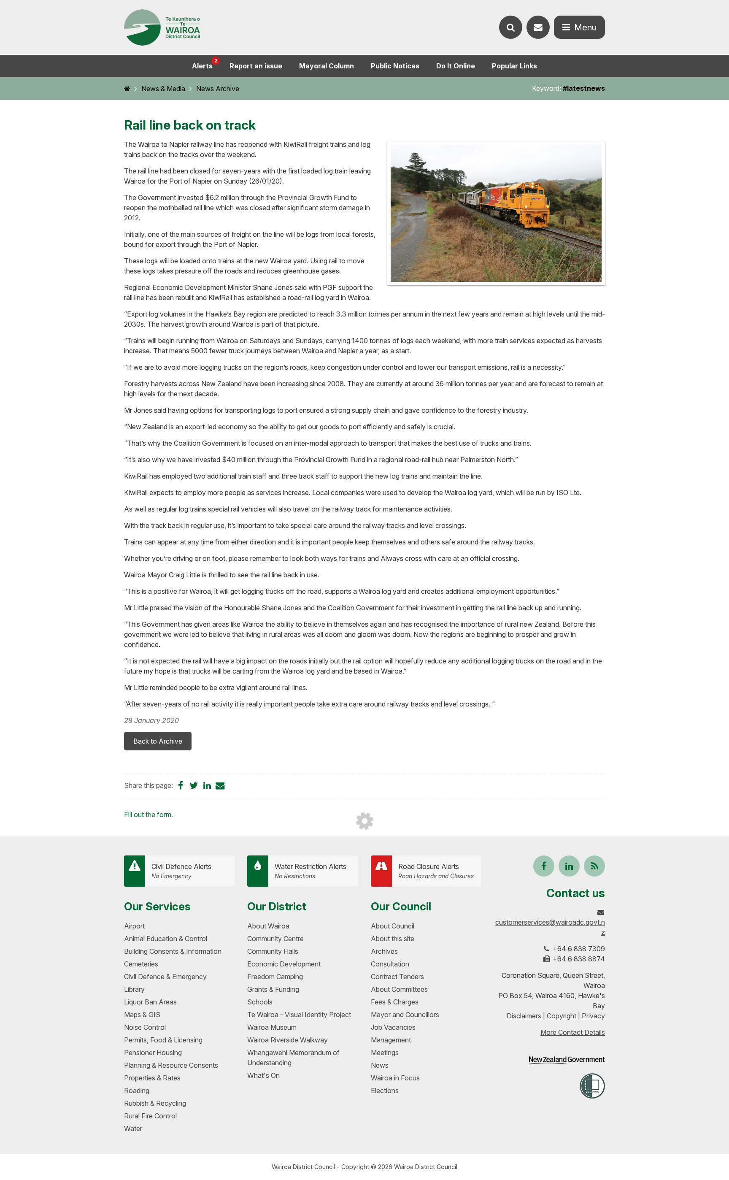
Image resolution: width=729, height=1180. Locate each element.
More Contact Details (572, 1032)
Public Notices (395, 66)
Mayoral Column (326, 66)
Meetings (385, 1052)
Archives (384, 951)
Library (134, 989)
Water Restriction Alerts (310, 871)
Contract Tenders (397, 976)
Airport (134, 926)
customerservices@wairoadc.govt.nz (550, 927)
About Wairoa (268, 926)
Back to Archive (157, 741)
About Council (392, 926)
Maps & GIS (142, 1014)
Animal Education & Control (165, 938)
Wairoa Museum (272, 1027)
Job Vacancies (393, 1027)
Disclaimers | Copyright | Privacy (556, 1016)
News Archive (217, 88)
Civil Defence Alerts (181, 871)
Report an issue (256, 66)
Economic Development (284, 964)
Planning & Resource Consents (171, 1065)
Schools (260, 1002)
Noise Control (145, 1027)
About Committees (399, 989)
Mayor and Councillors (405, 1014)
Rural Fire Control (150, 1116)
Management (391, 1040)
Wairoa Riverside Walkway (287, 1040)
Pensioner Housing (153, 1052)
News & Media (163, 88)
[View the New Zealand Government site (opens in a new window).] (567, 1060)
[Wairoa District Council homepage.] (162, 27)
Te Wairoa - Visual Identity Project (299, 1014)
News (380, 1065)
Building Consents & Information (172, 951)
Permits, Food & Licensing (163, 1040)
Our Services (157, 906)
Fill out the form (147, 814)
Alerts (204, 64)
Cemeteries (141, 964)
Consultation (390, 964)
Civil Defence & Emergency (165, 976)
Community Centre (275, 938)
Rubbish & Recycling (155, 1103)
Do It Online (455, 66)
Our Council (401, 906)
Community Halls (272, 951)
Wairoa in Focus (395, 1078)
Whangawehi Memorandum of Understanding (293, 1057)
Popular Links (514, 66)
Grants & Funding (273, 989)
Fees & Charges (394, 1002)
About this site (392, 938)
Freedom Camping (275, 976)
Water (133, 1128)
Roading (136, 1090)
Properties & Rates (152, 1078)
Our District (276, 906)
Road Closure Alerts (436, 871)
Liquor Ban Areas (150, 1002)
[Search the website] (510, 27)
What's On (263, 1075)
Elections (385, 1090)
